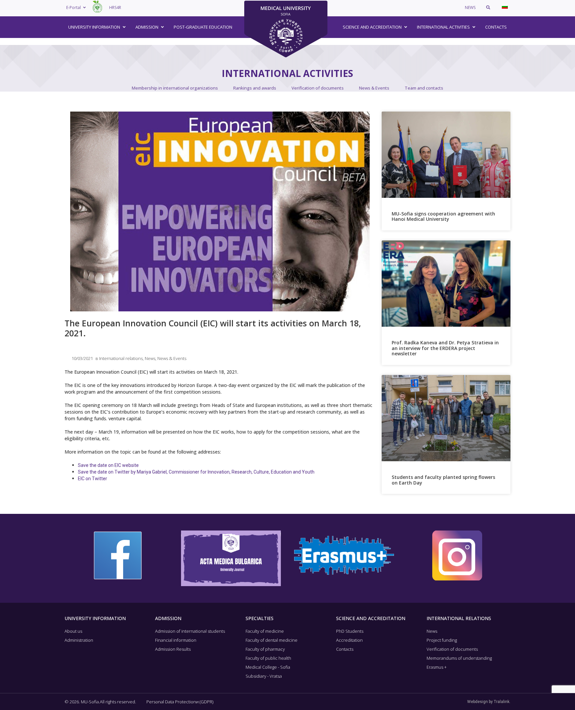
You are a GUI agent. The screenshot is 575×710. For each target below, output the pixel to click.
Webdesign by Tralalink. (488, 701)
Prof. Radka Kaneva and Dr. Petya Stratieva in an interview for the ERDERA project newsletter (445, 348)
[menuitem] (504, 7)
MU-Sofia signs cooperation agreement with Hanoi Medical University (443, 216)
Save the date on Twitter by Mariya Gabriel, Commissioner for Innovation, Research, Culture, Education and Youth (196, 472)
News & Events (374, 88)
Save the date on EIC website (108, 465)
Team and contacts (424, 88)
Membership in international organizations (175, 88)
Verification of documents (317, 88)
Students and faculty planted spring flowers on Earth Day (443, 480)
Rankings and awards (254, 88)
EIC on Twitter (92, 478)
